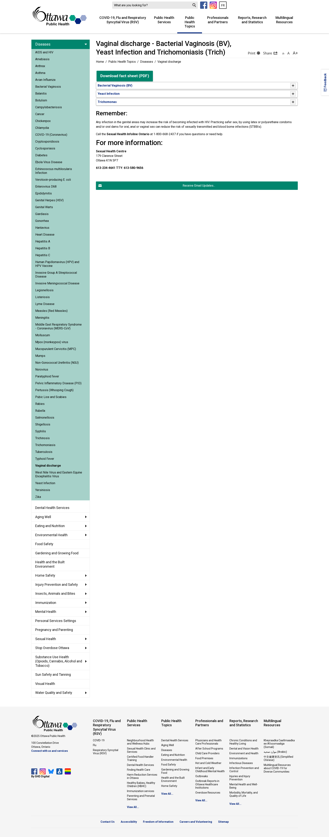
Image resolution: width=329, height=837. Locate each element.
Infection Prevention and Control (244, 769)
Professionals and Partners (217, 20)
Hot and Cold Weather (208, 763)
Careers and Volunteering (196, 821)
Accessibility (129, 821)
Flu (94, 745)
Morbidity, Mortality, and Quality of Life (243, 794)
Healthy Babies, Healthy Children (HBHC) (141, 784)
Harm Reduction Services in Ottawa (142, 776)
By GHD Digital (40, 776)
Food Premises (204, 758)
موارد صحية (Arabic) (275, 751)
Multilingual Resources (284, 20)
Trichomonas (107, 102)
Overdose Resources (207, 792)
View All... (133, 807)
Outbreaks (201, 776)
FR (223, 5)
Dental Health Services (140, 764)
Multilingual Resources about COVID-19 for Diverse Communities (277, 768)
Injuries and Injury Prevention (239, 778)
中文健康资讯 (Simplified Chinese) (278, 758)
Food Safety (168, 764)
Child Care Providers (207, 753)
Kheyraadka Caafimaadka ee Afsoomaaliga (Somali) (279, 744)
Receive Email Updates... (199, 185)
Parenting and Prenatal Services (141, 797)
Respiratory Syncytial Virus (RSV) (105, 752)
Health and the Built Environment (173, 779)
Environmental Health (174, 759)
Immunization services (140, 791)
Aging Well (167, 745)
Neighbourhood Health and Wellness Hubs (140, 742)
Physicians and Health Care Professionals (208, 742)
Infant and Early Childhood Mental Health (210, 769)
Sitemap (223, 821)
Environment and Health (243, 753)
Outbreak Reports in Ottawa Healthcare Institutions (207, 784)
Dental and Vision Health (244, 748)
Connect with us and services (49, 750)
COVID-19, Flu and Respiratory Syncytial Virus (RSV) (122, 20)
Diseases (146, 61)
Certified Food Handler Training (140, 758)
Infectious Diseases (241, 763)
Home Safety (169, 785)
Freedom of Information (158, 821)
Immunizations (238, 758)
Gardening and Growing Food (175, 771)
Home (100, 61)
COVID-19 (99, 740)
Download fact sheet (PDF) (124, 76)
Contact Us (108, 821)
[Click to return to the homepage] (60, 16)
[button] (253, 53)
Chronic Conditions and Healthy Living (243, 742)
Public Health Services (164, 20)
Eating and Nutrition (173, 754)
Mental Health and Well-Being (243, 786)
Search (194, 5)
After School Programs (209, 748)
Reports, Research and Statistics (252, 20)
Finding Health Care (138, 769)
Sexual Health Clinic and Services (141, 750)
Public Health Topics (189, 22)
